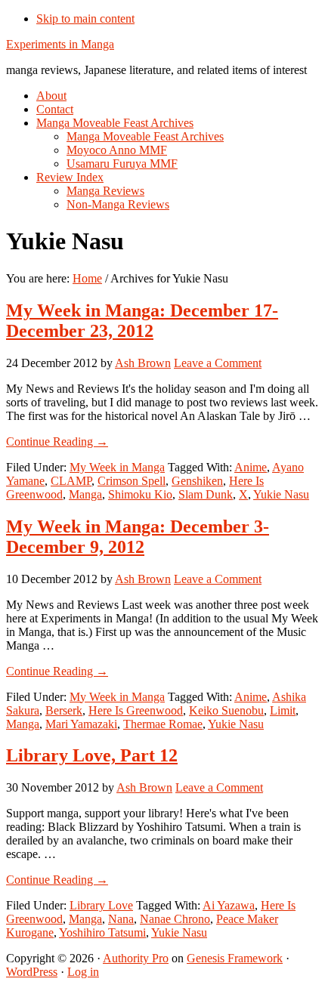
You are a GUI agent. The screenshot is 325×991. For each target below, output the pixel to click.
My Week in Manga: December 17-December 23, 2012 (142, 321)
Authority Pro (136, 958)
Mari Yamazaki (81, 724)
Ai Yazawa (229, 905)
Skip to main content (85, 18)
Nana (121, 918)
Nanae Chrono (175, 918)
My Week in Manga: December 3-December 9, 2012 (137, 537)
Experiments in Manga (60, 44)
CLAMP (71, 480)
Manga (85, 494)
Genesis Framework (235, 958)
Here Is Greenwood (135, 710)
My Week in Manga (117, 467)
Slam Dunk (205, 494)
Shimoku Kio (140, 494)
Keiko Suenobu (226, 710)
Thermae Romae (163, 724)
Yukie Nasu (281, 494)
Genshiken (197, 480)
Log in (83, 971)
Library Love (101, 905)
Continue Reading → (57, 441)
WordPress (31, 971)
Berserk (63, 710)
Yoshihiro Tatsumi (102, 932)
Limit (283, 710)
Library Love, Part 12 (92, 755)
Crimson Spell (132, 480)
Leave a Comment (218, 363)
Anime (250, 467)
